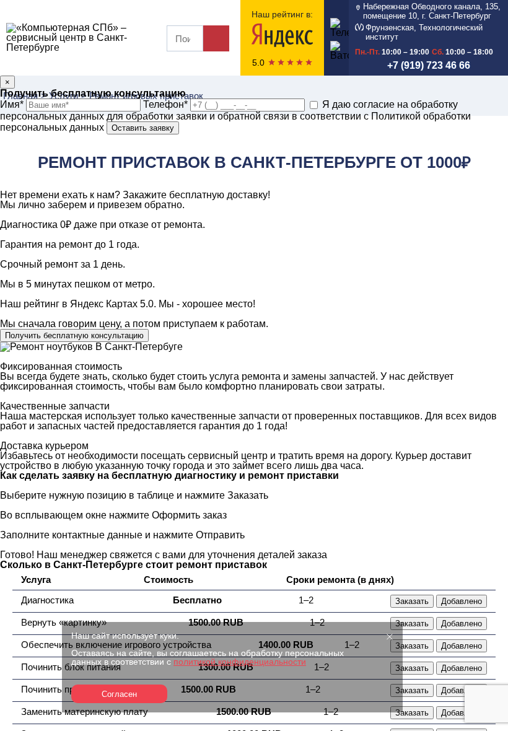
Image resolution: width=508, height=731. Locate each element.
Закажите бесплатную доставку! (196, 195)
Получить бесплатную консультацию (74, 335)
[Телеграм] (336, 26)
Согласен (119, 694)
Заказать (412, 601)
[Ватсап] (336, 49)
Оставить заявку (143, 128)
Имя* (13, 104)
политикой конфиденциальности (239, 662)
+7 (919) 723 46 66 (428, 65)
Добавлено (461, 601)
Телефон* (166, 104)
